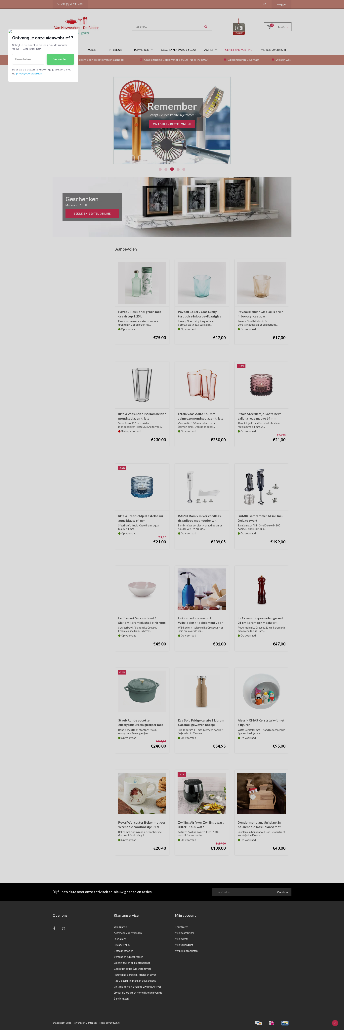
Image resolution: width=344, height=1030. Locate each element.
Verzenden (60, 59)
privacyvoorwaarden (29, 73)
